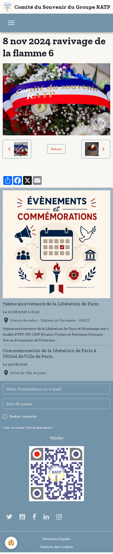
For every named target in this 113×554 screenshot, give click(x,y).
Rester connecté (22, 416)
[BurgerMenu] (11, 23)
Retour (56, 149)
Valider (57, 437)
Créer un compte (13, 427)
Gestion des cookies (56, 546)
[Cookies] (11, 543)
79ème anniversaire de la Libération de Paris (51, 304)
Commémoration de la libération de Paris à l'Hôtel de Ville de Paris (49, 353)
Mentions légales (56, 538)
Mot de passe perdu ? (40, 427)
